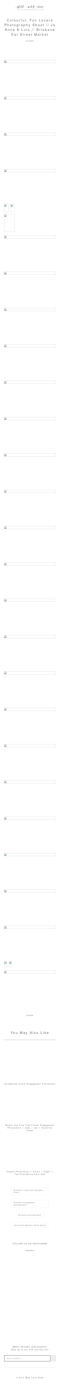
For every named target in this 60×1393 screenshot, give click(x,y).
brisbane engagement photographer (24, 1203)
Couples (30, 41)
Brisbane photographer (29, 1215)
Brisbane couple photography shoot (28, 1191)
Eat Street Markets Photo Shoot (30, 1225)
